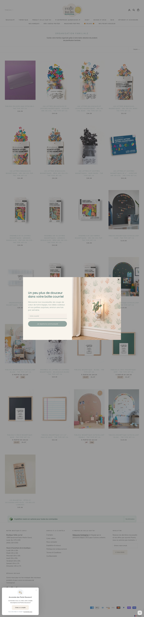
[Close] (118, 279)
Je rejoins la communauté (47, 324)
